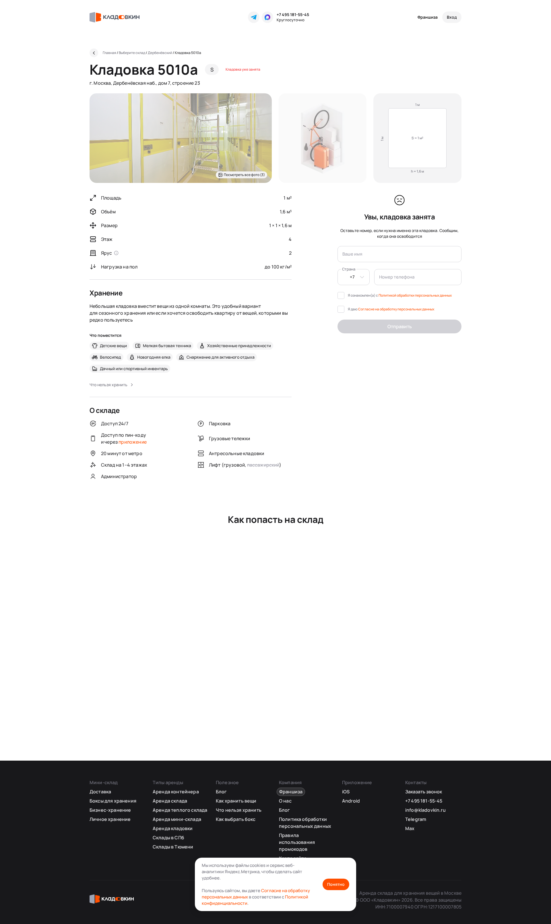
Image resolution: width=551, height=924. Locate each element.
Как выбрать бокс (236, 819)
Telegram (415, 819)
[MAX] (267, 17)
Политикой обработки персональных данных (415, 295)
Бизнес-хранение (110, 810)
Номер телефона (396, 277)
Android (351, 801)
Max (409, 828)
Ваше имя (352, 254)
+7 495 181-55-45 (293, 14)
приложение (133, 442)
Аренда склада (170, 801)
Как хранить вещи (236, 801)
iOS (346, 791)
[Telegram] (253, 17)
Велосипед (110, 357)
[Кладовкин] (114, 17)
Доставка (100, 791)
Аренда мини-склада (177, 819)
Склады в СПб (168, 837)
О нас (285, 801)
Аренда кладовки (173, 828)
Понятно (336, 884)
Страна (348, 269)
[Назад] (94, 53)
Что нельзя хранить (238, 810)
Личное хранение (110, 819)
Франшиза (428, 17)
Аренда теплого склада (180, 810)
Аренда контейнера (176, 791)
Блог (221, 791)
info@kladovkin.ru (425, 810)
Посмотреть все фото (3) (244, 174)
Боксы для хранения (113, 801)
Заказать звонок (423, 791)
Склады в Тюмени (173, 847)
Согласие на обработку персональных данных (396, 309)
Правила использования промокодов (297, 842)
